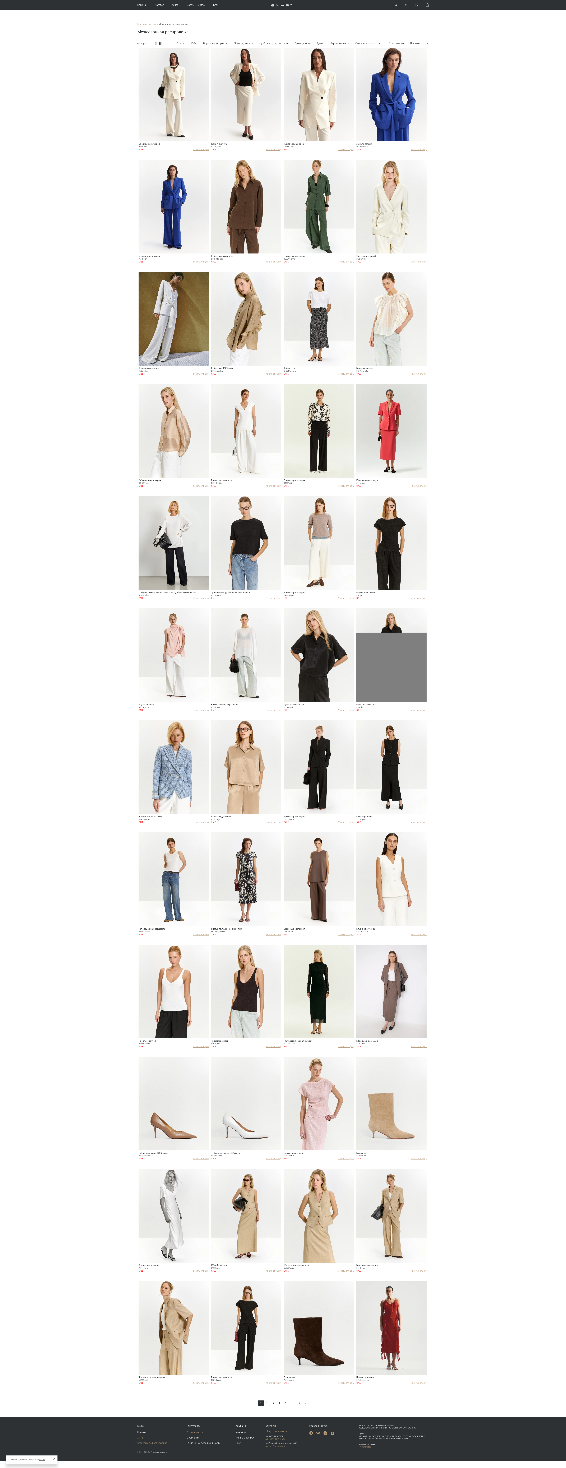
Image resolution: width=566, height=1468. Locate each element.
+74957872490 (364, 1447)
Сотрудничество (196, 5)
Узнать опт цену (201, 149)
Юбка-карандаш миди (367, 480)
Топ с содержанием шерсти (152, 929)
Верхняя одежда (339, 43)
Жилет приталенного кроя (296, 1265)
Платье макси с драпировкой (298, 1041)
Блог (215, 5)
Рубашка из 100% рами (222, 368)
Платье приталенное (149, 1265)
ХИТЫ (140, 1437)
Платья (181, 43)
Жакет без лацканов (294, 144)
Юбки (194, 43)
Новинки (141, 5)
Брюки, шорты (303, 43)
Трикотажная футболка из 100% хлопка (230, 592)
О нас (175, 5)
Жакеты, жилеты (243, 43)
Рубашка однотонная (294, 704)
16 (298, 1403)
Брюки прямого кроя (149, 368)
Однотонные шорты (366, 704)
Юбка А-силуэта (219, 144)
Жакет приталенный (366, 256)
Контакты (241, 1432)
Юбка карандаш (364, 816)
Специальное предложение (152, 1443)
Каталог (159, 5)
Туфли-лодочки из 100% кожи (153, 1153)
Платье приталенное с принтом (226, 929)
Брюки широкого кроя (149, 144)
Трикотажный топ (147, 1041)
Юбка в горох (290, 368)
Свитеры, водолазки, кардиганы (373, 43)
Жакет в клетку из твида (150, 816)
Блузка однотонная (365, 592)
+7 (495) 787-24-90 (275, 1439)
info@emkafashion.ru (276, 1431)
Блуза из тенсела (364, 368)
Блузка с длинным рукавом (224, 704)
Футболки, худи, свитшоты (274, 43)
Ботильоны (361, 1153)
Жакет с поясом (364, 144)
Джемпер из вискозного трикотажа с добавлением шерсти (167, 592)
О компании (192, 1437)
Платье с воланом (365, 1377)
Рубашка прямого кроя (222, 256)
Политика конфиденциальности (203, 1443)
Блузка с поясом (146, 704)
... (291, 1403)
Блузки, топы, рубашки (215, 43)
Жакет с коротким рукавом (152, 1377)
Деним (320, 43)
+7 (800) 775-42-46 (275, 1446)
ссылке (42, 1460)
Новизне (415, 43)
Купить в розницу (245, 1437)
